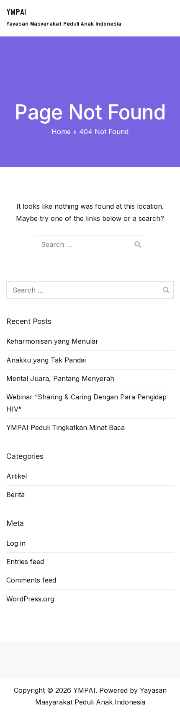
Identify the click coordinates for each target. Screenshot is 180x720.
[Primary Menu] (164, 18)
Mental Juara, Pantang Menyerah (60, 378)
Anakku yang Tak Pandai (46, 360)
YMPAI (16, 12)
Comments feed (31, 580)
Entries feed (25, 561)
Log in (16, 543)
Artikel (16, 476)
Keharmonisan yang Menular (52, 341)
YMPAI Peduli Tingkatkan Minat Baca (65, 427)
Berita (15, 494)
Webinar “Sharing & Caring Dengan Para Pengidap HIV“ (86, 403)
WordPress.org (30, 599)
